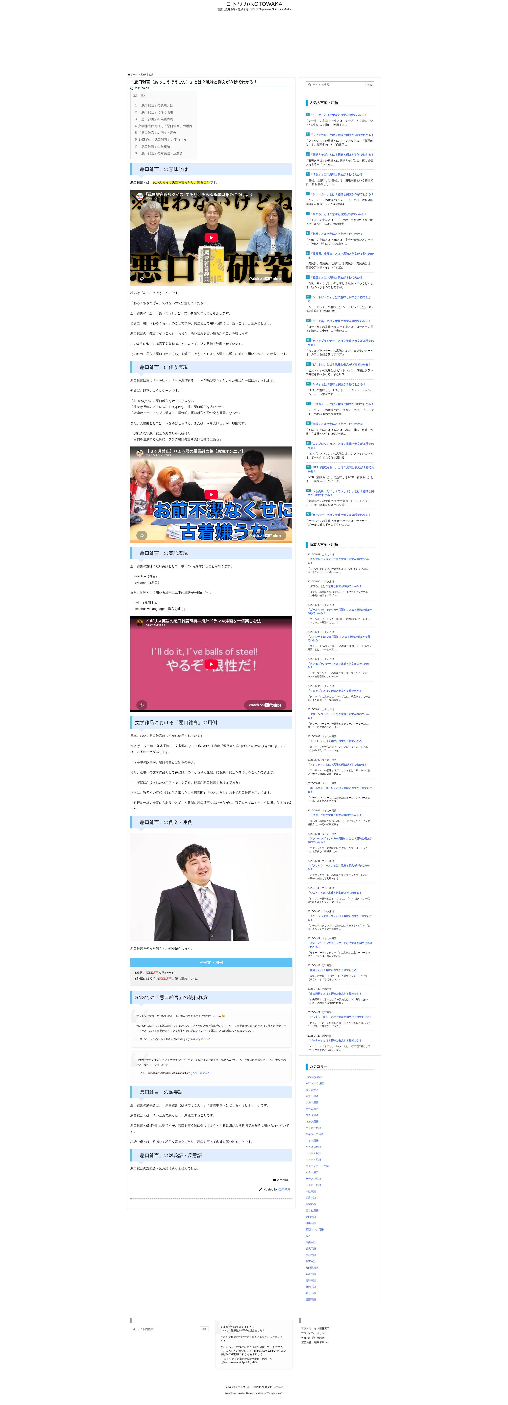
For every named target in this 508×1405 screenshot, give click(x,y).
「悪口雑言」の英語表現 (154, 119)
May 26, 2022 (203, 1039)
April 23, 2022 (201, 1073)
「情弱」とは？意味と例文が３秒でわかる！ (338, 174)
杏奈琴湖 (284, 1189)
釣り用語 (311, 1293)
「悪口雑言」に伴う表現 (154, 112)
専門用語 (311, 1216)
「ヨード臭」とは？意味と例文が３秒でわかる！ (340, 321)
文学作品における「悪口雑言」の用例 (163, 126)
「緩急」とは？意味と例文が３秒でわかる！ (333, 970)
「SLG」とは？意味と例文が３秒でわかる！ (338, 384)
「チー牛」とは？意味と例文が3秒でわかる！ (338, 115)
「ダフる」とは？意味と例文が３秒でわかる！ (335, 586)
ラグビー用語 (313, 1185)
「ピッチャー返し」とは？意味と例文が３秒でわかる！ (340, 1017)
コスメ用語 (312, 1115)
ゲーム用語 (312, 1108)
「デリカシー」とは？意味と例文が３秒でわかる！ (342, 404)
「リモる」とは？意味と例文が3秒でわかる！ (338, 214)
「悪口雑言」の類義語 (152, 146)
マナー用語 (312, 1172)
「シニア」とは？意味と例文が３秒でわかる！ (335, 892)
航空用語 (311, 1261)
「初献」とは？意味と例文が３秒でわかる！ (338, 233)
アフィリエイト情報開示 (315, 1328)
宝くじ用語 (312, 1210)
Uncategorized (314, 1076)
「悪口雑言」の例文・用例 (155, 132)
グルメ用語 (312, 1102)
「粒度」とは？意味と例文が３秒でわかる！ (338, 277)
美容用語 (311, 1254)
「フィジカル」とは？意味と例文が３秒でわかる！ (342, 134)
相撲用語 (311, 1242)
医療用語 (311, 1197)
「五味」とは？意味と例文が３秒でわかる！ (338, 423)
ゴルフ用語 (312, 1121)
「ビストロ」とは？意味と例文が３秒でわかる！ (340, 364)
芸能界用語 (312, 1267)
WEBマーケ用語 (315, 1083)
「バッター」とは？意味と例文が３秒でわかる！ (336, 1040)
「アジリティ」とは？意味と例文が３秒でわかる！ (337, 764)
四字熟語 (148, 74)
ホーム (134, 74)
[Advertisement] (254, 42)
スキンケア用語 (315, 1134)
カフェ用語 (312, 1096)
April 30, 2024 (249, 1362)
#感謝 (234, 1354)
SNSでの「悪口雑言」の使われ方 (160, 139)
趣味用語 (311, 1280)
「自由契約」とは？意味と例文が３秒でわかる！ (336, 993)
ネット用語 (312, 1140)
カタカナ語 (312, 1089)
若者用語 (311, 1274)
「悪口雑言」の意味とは (154, 105)
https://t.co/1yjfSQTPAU (268, 1350)
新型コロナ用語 (315, 1229)
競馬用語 (311, 1248)
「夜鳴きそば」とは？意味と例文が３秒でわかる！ (342, 154)
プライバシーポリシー (314, 1333)
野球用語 (311, 1286)
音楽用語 (311, 1299)
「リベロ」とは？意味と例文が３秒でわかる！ (335, 815)
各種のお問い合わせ (312, 1337)
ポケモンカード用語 (317, 1165)
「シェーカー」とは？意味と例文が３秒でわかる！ (342, 194)
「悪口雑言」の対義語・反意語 (159, 153)
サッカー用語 (313, 1127)
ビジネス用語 (313, 1153)
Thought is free (274, 1393)
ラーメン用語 (313, 1178)
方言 (308, 1235)
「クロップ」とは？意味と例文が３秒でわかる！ (336, 690)
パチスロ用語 (313, 1146)
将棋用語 (311, 1223)
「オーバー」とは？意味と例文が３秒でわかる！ (340, 514)
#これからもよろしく (250, 1354)
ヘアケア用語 (313, 1159)
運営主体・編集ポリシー (315, 1342)
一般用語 (311, 1191)
